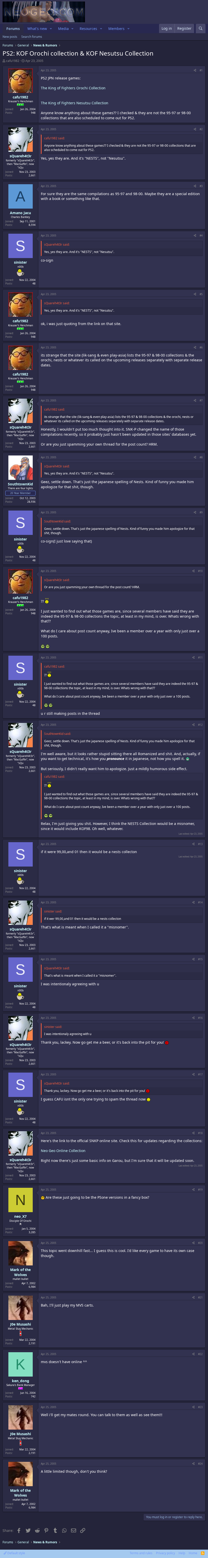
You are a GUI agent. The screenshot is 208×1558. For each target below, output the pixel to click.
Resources (88, 28)
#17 (200, 1074)
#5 (201, 294)
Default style (16, 1553)
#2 (201, 129)
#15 (200, 959)
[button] (50, 28)
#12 (200, 724)
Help (182, 1553)
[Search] (200, 28)
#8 (201, 457)
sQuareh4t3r (20, 156)
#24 (200, 1463)
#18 (200, 1133)
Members (116, 28)
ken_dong (20, 1380)
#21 (200, 1297)
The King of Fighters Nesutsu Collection (74, 102)
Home (193, 1553)
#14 (200, 902)
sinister (20, 262)
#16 (200, 1018)
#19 (200, 1189)
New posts (10, 37)
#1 (201, 70)
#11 (200, 657)
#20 (200, 1243)
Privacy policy (165, 1553)
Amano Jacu (20, 212)
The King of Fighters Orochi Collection (73, 88)
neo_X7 (20, 1216)
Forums (13, 28)
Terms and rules (141, 1553)
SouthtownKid (20, 484)
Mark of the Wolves (20, 1272)
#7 (201, 400)
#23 (200, 1407)
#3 (201, 186)
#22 (200, 1354)
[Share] (195, 70)
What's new (37, 28)
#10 (200, 571)
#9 (201, 512)
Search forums (31, 37)
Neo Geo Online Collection (63, 1150)
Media (63, 28)
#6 (201, 347)
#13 (200, 844)
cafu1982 (12, 61)
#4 (201, 235)
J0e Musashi (20, 1324)
